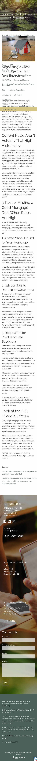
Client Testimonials (28, 45)
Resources (6, 85)
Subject (12, 653)
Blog (3, 90)
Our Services (6, 50)
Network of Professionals (11, 35)
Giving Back (21, 40)
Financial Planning (27, 55)
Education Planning (24, 60)
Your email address (16, 645)
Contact (5, 105)
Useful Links (6, 95)
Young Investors (22, 65)
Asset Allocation (8, 60)
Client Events (6, 100)
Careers (9, 621)
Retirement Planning (9, 55)
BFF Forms (18, 95)
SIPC (8, 706)
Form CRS (14, 742)
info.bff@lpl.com (14, 515)
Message (12, 661)
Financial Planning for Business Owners (16, 75)
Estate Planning (7, 70)
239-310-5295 (16, 510)
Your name (13, 637)
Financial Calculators (16, 90)
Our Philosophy (7, 40)
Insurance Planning (21, 80)
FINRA (4, 706)
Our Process (28, 35)
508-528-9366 (17, 508)
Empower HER (7, 65)
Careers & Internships (10, 45)
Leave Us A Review (9, 109)
